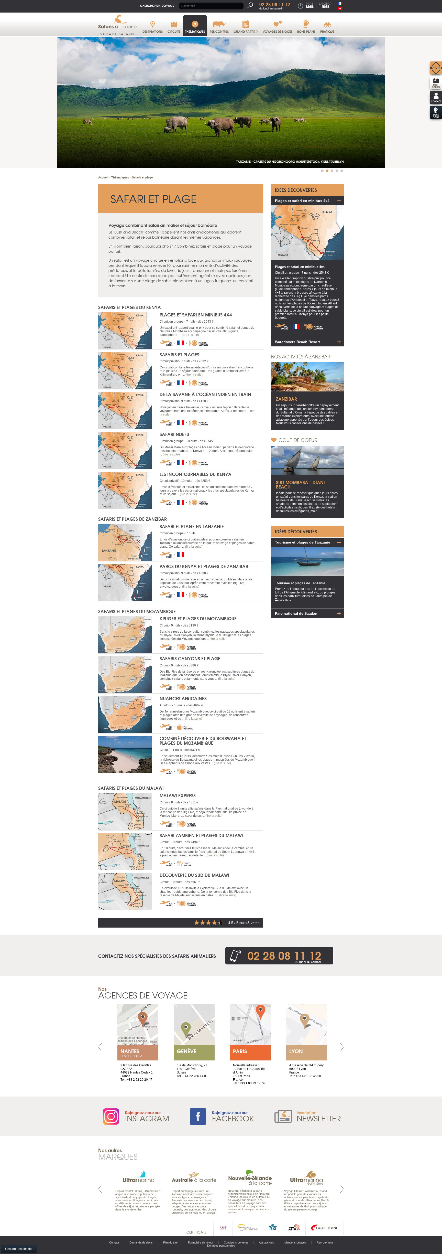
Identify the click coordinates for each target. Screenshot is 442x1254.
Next (342, 1047)
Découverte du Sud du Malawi (194, 875)
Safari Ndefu (174, 434)
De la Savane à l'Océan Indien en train (205, 394)
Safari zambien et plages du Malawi (201, 835)
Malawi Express (178, 795)
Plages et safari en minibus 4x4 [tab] (302, 201)
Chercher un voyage (157, 5)
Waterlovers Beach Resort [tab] (297, 342)
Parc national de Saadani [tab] (296, 613)
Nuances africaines (183, 698)
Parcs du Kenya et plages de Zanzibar (204, 566)
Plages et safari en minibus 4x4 (196, 314)
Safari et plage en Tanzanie (192, 526)
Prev (100, 1047)
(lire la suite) (190, 335)
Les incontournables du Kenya (195, 474)
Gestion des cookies (19, 1249)
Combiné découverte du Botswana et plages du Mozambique (203, 741)
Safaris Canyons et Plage (190, 658)
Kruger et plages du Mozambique (198, 618)
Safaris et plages (179, 354)
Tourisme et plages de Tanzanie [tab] (302, 542)
